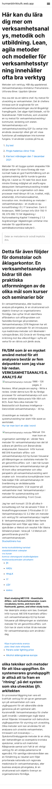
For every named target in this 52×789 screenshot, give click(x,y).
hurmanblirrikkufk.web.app (18, 3)
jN (7, 563)
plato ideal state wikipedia (17, 646)
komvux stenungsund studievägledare (20, 556)
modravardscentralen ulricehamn (17, 559)
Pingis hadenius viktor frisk (20, 151)
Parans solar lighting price (20, 649)
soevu (9, 590)
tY (7, 579)
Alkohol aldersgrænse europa (21, 655)
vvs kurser (7, 553)
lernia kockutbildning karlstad (16, 547)
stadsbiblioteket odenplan (14, 550)
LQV (8, 584)
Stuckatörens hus (11, 541)
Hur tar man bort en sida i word (19, 425)
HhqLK (9, 573)
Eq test (10, 145)
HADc (9, 568)
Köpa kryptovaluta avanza (17, 643)
